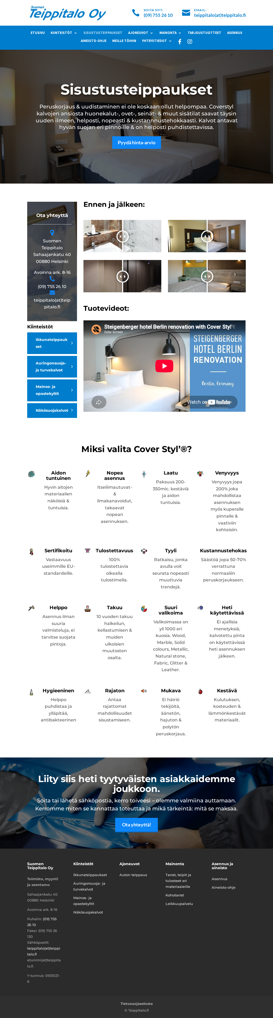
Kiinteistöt (61, 33)
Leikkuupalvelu (179, 904)
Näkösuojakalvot (52, 410)
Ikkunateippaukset (51, 343)
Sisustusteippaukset (102, 33)
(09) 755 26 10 (158, 15)
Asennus (234, 33)
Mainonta (167, 33)
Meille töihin (124, 41)
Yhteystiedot (154, 41)
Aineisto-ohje (93, 41)
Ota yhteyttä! (136, 824)
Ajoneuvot (138, 33)
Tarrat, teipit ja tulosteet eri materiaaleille (178, 881)
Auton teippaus (133, 875)
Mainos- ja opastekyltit (47, 390)
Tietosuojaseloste (137, 1003)
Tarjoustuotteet (204, 33)
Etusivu (38, 33)
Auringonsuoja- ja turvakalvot (51, 366)
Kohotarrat (175, 895)
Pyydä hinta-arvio (136, 142)
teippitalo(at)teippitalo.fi (220, 15)
